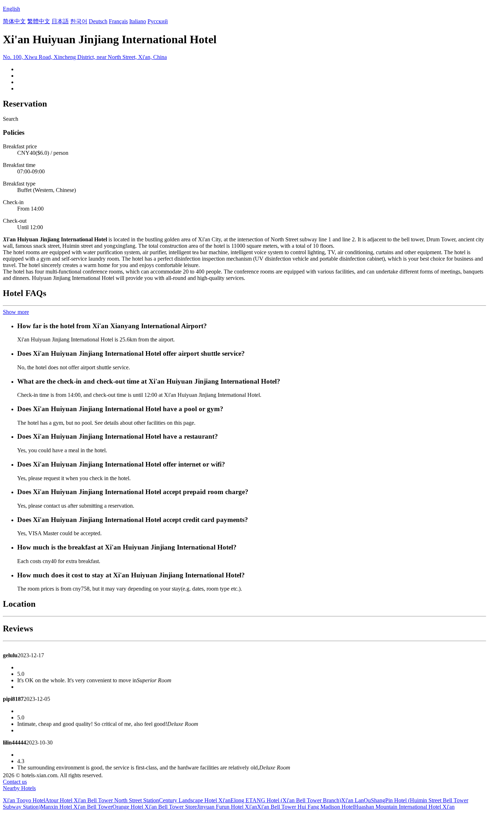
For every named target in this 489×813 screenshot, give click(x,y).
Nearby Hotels (19, 788)
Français (118, 21)
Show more (16, 312)
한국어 (78, 21)
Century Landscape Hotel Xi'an (195, 800)
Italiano (137, 21)
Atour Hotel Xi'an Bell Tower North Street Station (102, 800)
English (11, 9)
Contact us (15, 782)
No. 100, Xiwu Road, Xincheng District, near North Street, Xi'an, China (85, 57)
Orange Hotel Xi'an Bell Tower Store (154, 807)
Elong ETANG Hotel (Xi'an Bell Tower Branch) (286, 800)
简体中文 (14, 21)
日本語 (60, 21)
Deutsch (98, 21)
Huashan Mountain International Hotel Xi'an (404, 807)
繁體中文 (38, 21)
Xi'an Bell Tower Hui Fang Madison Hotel (305, 807)
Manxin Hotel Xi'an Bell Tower (76, 807)
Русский (157, 21)
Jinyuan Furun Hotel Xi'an (227, 807)
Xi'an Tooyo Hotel (24, 800)
